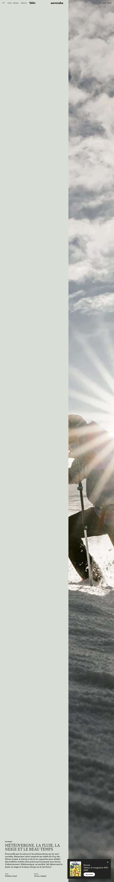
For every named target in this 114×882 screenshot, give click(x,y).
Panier (109, 3)
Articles (10, 3)
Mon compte (102, 3)
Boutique (16, 3)
